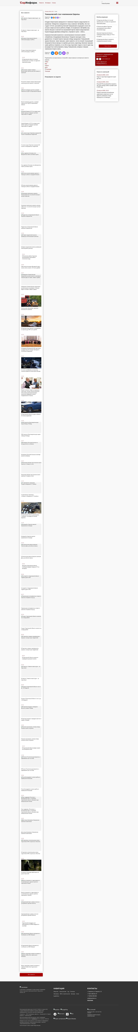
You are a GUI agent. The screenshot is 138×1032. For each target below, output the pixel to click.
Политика (72, 991)
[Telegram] (56, 18)
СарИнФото (56, 996)
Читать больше (108, 46)
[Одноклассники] (54, 18)
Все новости (25, 13)
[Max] (97, 59)
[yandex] (60, 1018)
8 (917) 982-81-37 (106, 58)
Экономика (56, 993)
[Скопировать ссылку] (60, 18)
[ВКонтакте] (52, 18)
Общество (56, 991)
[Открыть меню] (117, 3)
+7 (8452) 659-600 (92, 996)
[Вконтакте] (61, 1014)
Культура (73, 993)
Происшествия (62, 991)
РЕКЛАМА (90, 1000)
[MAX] (58, 18)
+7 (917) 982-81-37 (92, 993)
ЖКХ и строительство (65, 993)
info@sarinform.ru (101, 63)
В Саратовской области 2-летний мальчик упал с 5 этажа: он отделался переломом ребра (106, 22)
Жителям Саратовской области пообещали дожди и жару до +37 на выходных (105, 34)
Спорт (56, 11)
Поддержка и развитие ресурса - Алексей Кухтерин (94, 1015)
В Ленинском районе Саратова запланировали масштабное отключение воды (104, 28)
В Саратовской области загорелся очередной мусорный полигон (105, 40)
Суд (68, 991)
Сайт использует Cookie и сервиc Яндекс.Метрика (30, 1025)
